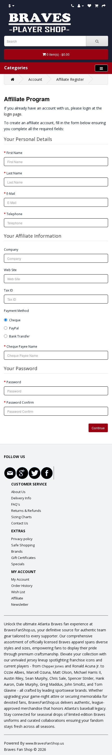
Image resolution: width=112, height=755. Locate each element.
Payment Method (16, 310)
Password (14, 382)
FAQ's (15, 504)
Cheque (15, 320)
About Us (18, 491)
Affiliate (17, 598)
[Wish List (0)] (89, 5)
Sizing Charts (21, 516)
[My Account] (81, 5)
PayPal (14, 328)
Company (11, 249)
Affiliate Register (70, 79)
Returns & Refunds (26, 510)
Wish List (18, 592)
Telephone (14, 214)
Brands (17, 551)
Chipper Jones (53, 666)
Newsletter (19, 604)
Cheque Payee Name (22, 346)
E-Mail (11, 193)
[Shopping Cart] (96, 5)
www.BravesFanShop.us (45, 743)
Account (35, 79)
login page (12, 114)
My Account (20, 579)
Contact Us (19, 523)
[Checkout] (103, 5)
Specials (17, 564)
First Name (14, 153)
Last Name (14, 173)
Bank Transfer (19, 336)
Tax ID (8, 290)
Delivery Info (21, 498)
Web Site (10, 270)
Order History (22, 585)
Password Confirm (20, 402)
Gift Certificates (23, 557)
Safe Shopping (23, 545)
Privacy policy (22, 538)
